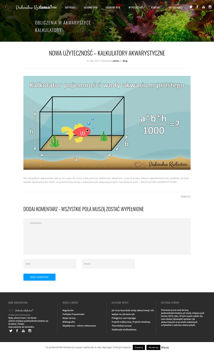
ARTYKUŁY (70, 7)
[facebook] (197, 7)
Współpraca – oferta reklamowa (79, 325)
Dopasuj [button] (139, 347)
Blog (125, 60)
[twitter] (191, 7)
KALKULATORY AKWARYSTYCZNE (159, 182)
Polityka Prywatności (73, 314)
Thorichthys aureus (122, 325)
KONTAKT (155, 7)
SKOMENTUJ (186, 196)
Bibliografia (69, 321)
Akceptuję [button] (153, 347)
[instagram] (210, 7)
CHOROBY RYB (113, 7)
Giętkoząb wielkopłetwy (124, 329)
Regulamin (68, 310)
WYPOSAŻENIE (136, 7)
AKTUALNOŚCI (176, 7)
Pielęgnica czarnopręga (124, 317)
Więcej (165, 347)
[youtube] (203, 7)
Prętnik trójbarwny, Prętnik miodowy (131, 321)
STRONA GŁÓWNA (48, 7)
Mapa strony (69, 317)
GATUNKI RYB (90, 7)
